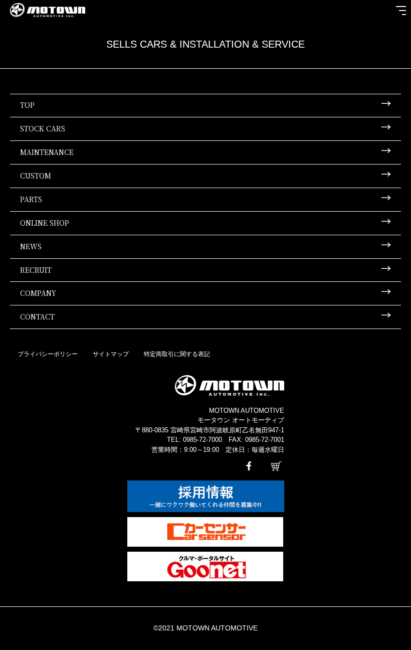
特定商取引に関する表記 (177, 354)
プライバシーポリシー (48, 354)
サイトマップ (111, 354)
